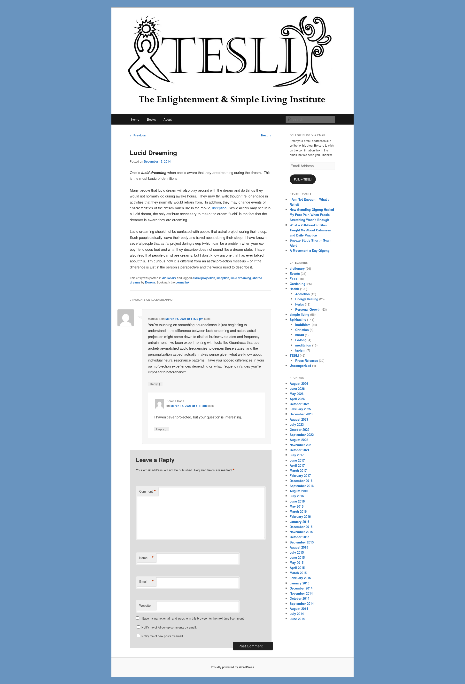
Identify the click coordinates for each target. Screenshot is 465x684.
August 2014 (299, 608)
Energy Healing (306, 299)
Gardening (297, 283)
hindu (299, 334)
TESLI (294, 355)
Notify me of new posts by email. (162, 636)
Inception (219, 207)
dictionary (169, 278)
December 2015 (301, 526)
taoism (300, 350)
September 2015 (302, 542)
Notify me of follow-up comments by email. (169, 627)
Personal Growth (307, 309)
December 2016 (301, 480)
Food (293, 278)
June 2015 (297, 557)
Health (294, 288)
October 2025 (299, 403)
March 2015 (298, 572)
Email (146, 581)
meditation (303, 345)
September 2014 (302, 603)
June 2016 (297, 501)
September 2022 (302, 434)
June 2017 (297, 460)
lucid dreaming (241, 278)
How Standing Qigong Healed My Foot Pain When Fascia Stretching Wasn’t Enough (312, 214)
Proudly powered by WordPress (232, 667)
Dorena (150, 282)
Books (151, 119)
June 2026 (297, 388)
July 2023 (297, 424)
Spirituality (298, 319)
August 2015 (299, 547)
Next (266, 135)
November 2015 (301, 531)
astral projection (204, 278)
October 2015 (299, 537)
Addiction (302, 293)
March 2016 (298, 511)
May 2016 (296, 506)
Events (295, 273)
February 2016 (300, 516)
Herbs (299, 304)
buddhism (302, 324)
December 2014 (301, 588)
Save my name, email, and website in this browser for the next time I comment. (193, 618)
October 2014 (299, 598)
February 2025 (300, 409)
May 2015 (296, 562)
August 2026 (299, 383)
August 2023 (299, 419)
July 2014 (297, 613)
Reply (155, 384)
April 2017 (297, 465)
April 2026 (297, 398)
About (167, 119)
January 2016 (299, 521)
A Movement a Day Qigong (310, 250)
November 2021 (301, 444)
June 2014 (297, 618)
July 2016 (297, 496)
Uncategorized (300, 365)
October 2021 (299, 450)
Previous (138, 135)
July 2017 (297, 455)
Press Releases (306, 360)
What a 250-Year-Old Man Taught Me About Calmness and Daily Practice (310, 230)
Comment (147, 491)
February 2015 (300, 577)
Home (135, 119)
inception (223, 278)
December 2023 (301, 414)
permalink (182, 282)
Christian (302, 329)
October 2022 (299, 429)
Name (146, 558)
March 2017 (298, 470)
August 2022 (299, 439)
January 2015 (299, 583)
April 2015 (297, 567)
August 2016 (299, 490)
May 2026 (296, 393)
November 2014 (301, 593)
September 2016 (302, 485)
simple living (299, 314)
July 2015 (297, 552)
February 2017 (300, 475)
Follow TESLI (302, 179)
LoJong (301, 340)
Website (145, 605)
